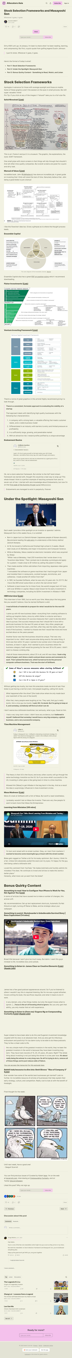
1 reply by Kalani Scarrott (17, 1260)
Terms (40, 1345)
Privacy (35, 1345)
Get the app (44, 1350)
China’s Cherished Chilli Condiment (14, 1309)
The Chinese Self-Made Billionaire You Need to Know (20, 1296)
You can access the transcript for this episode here (24, 1065)
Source (49, 271)
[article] (36, 1285)
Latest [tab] (10, 1277)
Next (62, 1209)
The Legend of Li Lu (12, 1282)
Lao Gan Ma (9, 1306)
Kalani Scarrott (12, 20)
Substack (27, 1354)
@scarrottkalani (16, 1181)
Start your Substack (31, 1350)
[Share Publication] (50, 3)
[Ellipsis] (67, 1237)
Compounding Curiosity (39, 1178)
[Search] (46, 3)
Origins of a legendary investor (13, 1284)
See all (7, 1318)
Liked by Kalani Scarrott (15, 1239)
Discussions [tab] (17, 1277)
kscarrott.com (11, 1178)
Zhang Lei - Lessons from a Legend (18, 1294)
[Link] (1, 82)
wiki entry (31, 540)
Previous (11, 1209)
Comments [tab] (8, 1221)
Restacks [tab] (15, 1221)
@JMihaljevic (27, 174)
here (45, 1176)
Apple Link (10, 968)
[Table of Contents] (2, 679)
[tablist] (11, 1221)
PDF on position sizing (40, 277)
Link (21, 99)
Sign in (66, 3)
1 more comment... (9, 1268)
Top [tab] (6, 1277)
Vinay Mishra (12, 1237)
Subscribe (57, 3)
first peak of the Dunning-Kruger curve (25, 485)
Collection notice (48, 1345)
